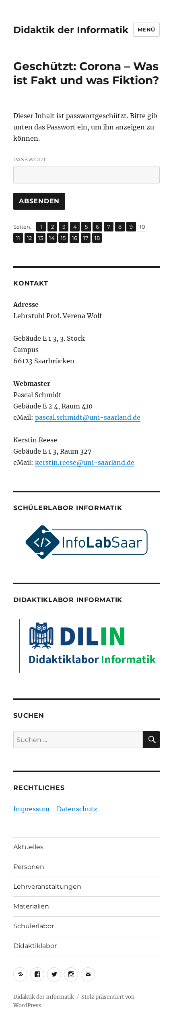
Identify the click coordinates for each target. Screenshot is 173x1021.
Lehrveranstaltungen (47, 886)
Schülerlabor (33, 926)
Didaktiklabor (35, 946)
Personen (28, 867)
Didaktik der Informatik (70, 29)
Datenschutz (77, 809)
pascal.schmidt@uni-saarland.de (87, 417)
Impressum (31, 809)
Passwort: (30, 159)
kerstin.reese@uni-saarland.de (84, 462)
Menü (146, 29)
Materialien (31, 906)
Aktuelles (28, 847)
